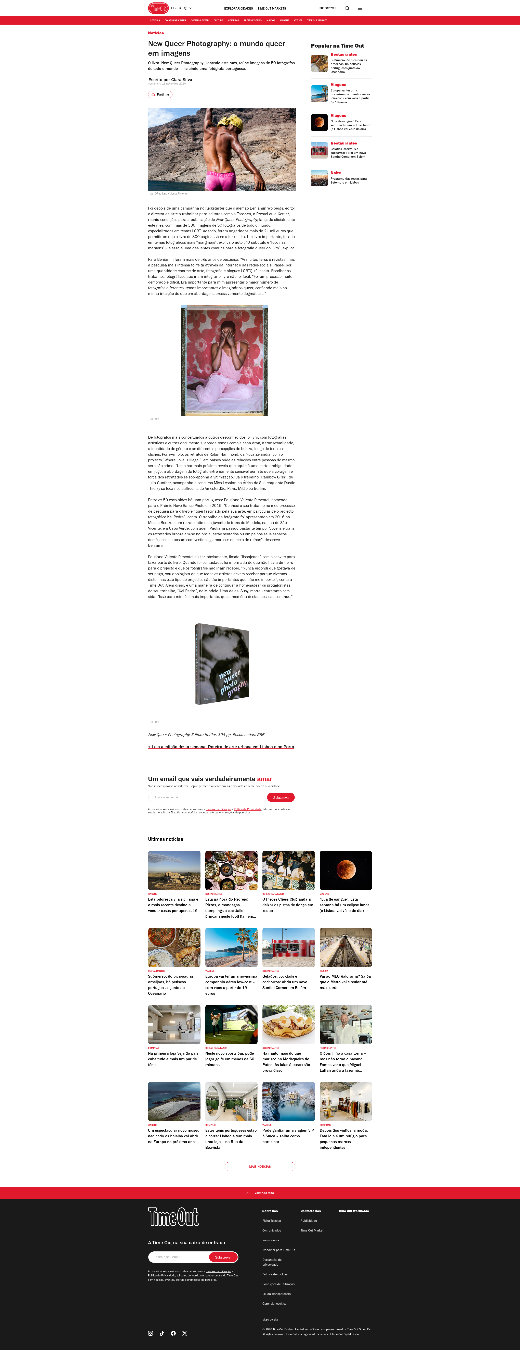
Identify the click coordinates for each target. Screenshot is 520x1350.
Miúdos (270, 21)
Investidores (270, 1240)
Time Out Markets (272, 9)
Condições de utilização (278, 1284)
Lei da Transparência (276, 1294)
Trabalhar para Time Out (278, 1250)
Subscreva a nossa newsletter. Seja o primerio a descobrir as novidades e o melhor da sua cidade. (214, 786)
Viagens (284, 21)
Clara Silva (181, 79)
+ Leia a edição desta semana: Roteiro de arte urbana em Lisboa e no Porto (221, 747)
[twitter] (184, 1333)
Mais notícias (260, 1167)
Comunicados (271, 1231)
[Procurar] (347, 8)
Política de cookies (275, 1274)
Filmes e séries (253, 21)
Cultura (218, 21)
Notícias (155, 21)
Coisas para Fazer (175, 21)
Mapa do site (270, 1320)
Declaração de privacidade (272, 1263)
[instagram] (150, 1333)
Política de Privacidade (247, 809)
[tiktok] (161, 1333)
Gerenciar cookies (274, 1304)
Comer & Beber (200, 21)
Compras (233, 21)
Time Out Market (317, 21)
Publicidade (309, 1221)
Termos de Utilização (218, 809)
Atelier (298, 21)
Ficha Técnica (271, 1221)
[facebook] (173, 1333)
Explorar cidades (238, 9)
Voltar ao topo (264, 1193)
